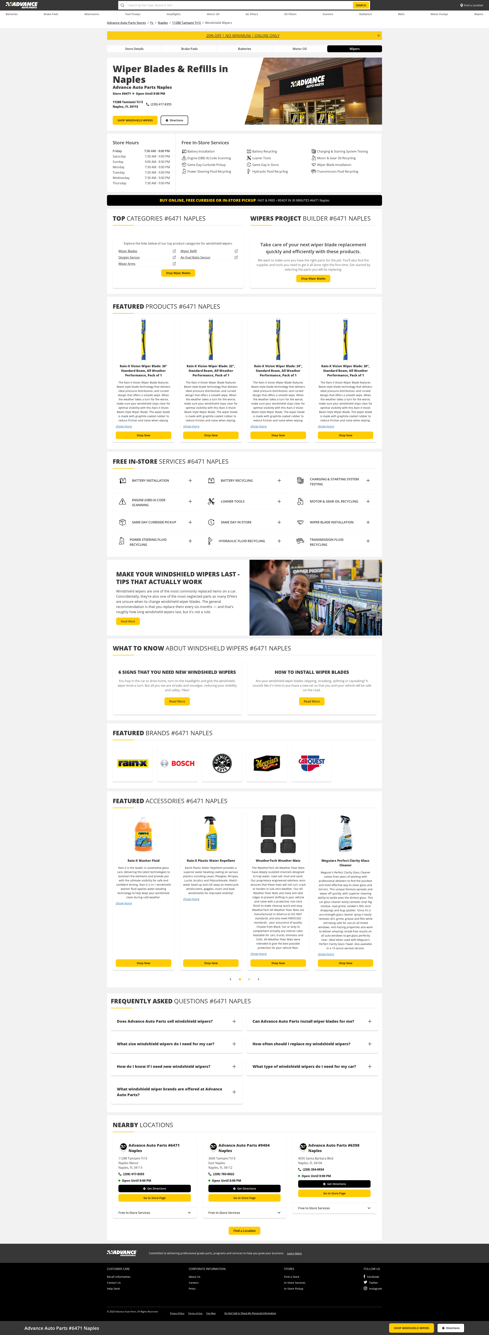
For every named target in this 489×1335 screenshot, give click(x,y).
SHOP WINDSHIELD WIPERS (135, 120)
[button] (155, 480)
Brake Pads (51, 14)
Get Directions (156, 1188)
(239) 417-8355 (133, 1174)
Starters (328, 14)
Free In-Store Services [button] (134, 1213)
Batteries (12, 14)
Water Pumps (439, 14)
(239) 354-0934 (313, 1169)
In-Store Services (294, 1282)
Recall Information (118, 1277)
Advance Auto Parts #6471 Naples (154, 1148)
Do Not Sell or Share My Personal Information (250, 1313)
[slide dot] (240, 979)
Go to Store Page (154, 1198)
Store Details (134, 49)
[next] (258, 979)
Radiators (365, 14)
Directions (176, 120)
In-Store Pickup (293, 1288)
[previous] (230, 979)
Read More (128, 621)
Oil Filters (290, 14)
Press (192, 1288)
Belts (401, 14)
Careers (194, 1282)
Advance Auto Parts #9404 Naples (244, 1148)
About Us (194, 1277)
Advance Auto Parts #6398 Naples (333, 1148)
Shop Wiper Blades (178, 273)
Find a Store (291, 1277)
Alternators (91, 14)
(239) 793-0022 (223, 1174)
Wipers (478, 14)
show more (124, 426)
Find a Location (244, 1231)
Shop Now (143, 435)
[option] (143, 380)
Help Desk (113, 1288)
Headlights (174, 14)
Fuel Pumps (132, 14)
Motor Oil (213, 14)
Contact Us (114, 1282)
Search (361, 5)
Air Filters (252, 14)
